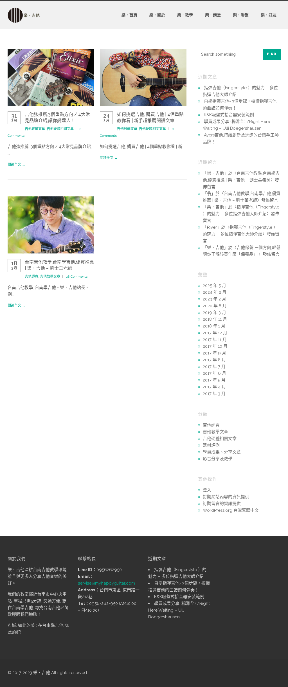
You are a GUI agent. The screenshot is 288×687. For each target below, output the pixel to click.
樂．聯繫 (241, 15)
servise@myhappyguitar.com (106, 583)
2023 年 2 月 (214, 299)
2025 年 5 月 (214, 285)
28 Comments (76, 277)
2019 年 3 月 (214, 312)
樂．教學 (185, 15)
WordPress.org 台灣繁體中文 (231, 510)
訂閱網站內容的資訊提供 (226, 496)
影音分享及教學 (217, 458)
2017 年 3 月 (214, 393)
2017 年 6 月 (214, 373)
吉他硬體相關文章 (60, 129)
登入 (207, 490)
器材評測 (211, 445)
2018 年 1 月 (214, 326)
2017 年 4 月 (214, 386)
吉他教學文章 (35, 129)
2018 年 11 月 (215, 319)
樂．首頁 (129, 15)
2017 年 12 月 (215, 332)
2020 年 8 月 (215, 305)
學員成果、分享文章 (222, 452)
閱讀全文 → (16, 165)
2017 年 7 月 (214, 366)
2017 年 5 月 (214, 380)
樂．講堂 (213, 15)
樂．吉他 (215, 173)
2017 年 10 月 (215, 346)
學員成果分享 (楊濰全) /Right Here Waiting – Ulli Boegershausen (179, 610)
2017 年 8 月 (214, 359)
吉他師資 (31, 277)
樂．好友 (268, 15)
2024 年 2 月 (214, 292)
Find (271, 54)
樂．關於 (157, 15)
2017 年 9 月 (214, 353)
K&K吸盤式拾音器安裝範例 (229, 114)
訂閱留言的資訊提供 (222, 503)
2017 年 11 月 (215, 339)
